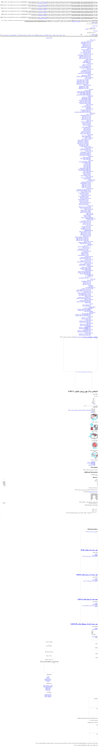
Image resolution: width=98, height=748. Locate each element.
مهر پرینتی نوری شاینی (86, 64)
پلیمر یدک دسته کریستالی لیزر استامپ (83, 298)
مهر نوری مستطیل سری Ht (83, 199)
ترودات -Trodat (92, 113)
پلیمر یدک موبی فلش (87, 235)
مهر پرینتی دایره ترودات (86, 118)
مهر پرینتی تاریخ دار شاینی (88, 53)
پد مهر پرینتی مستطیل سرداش (82, 249)
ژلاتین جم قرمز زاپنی (89, 332)
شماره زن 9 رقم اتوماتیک (83, 87)
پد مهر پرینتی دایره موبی (86, 227)
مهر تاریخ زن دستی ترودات (86, 151)
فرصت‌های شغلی (48, 678)
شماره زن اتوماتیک (87, 85)
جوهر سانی (91, 286)
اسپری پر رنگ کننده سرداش (83, 255)
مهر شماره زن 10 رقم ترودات (82, 142)
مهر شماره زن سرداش (88, 262)
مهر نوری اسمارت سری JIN (85, 202)
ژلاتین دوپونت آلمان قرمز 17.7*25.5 (84, 330)
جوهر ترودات (90, 156)
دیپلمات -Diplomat (92, 179)
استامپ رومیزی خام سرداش (85, 268)
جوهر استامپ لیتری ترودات (85, 158)
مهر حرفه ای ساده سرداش (86, 257)
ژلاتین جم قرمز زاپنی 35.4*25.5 (85, 334)
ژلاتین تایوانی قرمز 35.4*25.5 (85, 325)
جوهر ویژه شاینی (87, 90)
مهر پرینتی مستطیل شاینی (86, 41)
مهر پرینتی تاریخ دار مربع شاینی (85, 55)
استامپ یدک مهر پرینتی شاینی (85, 103)
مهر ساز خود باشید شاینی (86, 75)
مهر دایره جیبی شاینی (87, 51)
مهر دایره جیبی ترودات (86, 123)
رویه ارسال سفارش (48, 695)
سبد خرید (95, 30)
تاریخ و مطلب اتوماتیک (86, 62)
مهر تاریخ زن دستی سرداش (85, 260)
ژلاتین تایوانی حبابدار (89, 319)
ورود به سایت (92, 27)
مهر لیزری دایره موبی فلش (86, 233)
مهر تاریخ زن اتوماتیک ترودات (85, 152)
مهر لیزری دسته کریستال (88, 291)
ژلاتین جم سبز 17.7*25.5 (86, 317)
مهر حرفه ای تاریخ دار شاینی (85, 109)
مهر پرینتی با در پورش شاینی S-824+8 (87, 574)
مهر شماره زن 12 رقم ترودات (82, 143)
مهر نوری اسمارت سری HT (85, 198)
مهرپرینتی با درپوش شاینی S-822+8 (88, 599)
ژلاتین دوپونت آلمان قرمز (88, 329)
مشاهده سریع (95, 555)
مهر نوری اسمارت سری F (86, 194)
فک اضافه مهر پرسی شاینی (85, 72)
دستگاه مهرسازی (92, 306)
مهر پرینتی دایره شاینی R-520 (89, 550)
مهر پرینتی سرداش (87, 245)
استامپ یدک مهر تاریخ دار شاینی (85, 100)
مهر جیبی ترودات (90, 120)
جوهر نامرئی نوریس (87, 165)
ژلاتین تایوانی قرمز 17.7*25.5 (85, 324)
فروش (48, 677)
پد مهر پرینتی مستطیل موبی (85, 228)
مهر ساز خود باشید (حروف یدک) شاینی (83, 76)
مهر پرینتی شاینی (90, 40)
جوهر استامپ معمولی (86, 157)
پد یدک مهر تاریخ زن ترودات (85, 132)
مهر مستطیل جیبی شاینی (86, 49)
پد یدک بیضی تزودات (87, 129)
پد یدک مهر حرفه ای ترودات (85, 133)
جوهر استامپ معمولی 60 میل (85, 93)
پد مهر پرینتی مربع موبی (86, 229)
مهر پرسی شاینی (90, 68)
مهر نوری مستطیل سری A (83, 192)
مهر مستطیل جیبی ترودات (86, 121)
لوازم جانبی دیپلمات (89, 214)
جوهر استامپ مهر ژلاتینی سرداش (84, 271)
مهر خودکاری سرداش (89, 274)
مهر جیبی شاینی (90, 48)
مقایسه (96, 554)
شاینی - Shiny (92, 39)
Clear (94, 403)
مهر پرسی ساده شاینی (86, 69)
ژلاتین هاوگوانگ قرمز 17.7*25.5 (85, 327)
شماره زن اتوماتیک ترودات (86, 146)
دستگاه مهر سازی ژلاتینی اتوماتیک (84, 310)
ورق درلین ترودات (87, 178)
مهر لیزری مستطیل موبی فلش (85, 231)
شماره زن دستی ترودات (86, 138)
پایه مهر (91, 303)
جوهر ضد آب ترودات (87, 159)
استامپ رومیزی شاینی (86, 96)
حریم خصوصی (48, 688)
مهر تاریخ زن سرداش (89, 259)
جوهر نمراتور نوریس (87, 164)
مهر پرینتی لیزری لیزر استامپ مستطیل (83, 290)
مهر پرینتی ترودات (89, 114)
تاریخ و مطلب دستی (87, 61)
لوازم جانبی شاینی (89, 104)
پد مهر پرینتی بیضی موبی (86, 226)
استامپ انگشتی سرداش (86, 269)
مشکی (93, 402)
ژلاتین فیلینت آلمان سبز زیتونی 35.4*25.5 (83, 315)
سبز (93, 400)
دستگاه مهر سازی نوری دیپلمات (87, 217)
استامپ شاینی (90, 95)
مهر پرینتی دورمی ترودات (86, 119)
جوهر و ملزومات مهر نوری (86, 67)
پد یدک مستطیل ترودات (86, 127)
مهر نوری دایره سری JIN (83, 203)
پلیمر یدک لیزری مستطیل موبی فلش (81, 236)
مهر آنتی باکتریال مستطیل (86, 47)
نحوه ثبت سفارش (48, 694)
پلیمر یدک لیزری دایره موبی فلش (82, 239)
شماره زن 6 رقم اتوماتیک (83, 86)
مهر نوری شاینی (90, 63)
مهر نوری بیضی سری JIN (83, 204)
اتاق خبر (47, 676)
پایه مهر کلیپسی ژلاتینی (86, 304)
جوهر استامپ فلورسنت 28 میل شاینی (83, 94)
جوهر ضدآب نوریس (87, 166)
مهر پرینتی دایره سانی (87, 283)
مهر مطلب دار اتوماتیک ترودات (85, 155)
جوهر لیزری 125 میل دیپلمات (85, 212)
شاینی (92, 411)
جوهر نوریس (90, 160)
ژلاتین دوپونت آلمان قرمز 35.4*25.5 (84, 331)
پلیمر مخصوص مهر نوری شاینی (85, 66)
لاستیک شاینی (88, 107)
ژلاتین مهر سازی (92, 312)
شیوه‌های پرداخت (48, 696)
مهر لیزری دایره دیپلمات (86, 186)
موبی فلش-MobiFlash (89, 230)
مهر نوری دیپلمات (89, 180)
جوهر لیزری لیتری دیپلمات (86, 211)
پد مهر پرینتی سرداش (87, 247)
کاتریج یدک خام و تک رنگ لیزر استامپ (84, 301)
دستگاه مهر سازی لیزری (88, 311)
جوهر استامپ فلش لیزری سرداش (84, 272)
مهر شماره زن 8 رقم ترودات (83, 141)
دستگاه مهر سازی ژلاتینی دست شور (84, 309)
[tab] (47, 461)
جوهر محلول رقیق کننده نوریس (85, 170)
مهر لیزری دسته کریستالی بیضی (85, 295)
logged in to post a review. (90, 491)
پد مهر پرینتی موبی (89, 225)
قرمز (93, 401)
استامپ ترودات (90, 134)
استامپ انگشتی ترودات (86, 136)
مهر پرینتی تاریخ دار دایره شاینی (85, 57)
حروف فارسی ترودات (86, 172)
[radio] (92, 631)
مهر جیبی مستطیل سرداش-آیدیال (84, 242)
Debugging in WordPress (42, 2)
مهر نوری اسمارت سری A (86, 191)
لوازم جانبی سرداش (87, 250)
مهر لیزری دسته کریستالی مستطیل (84, 292)
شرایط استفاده (48, 687)
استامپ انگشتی (88, 302)
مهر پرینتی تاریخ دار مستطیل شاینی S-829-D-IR (84, 624)
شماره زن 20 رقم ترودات (83, 145)
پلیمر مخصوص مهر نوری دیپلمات (84, 206)
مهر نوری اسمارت (89, 188)
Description (93, 461)
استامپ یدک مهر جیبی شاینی (85, 101)
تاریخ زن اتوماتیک (87, 60)
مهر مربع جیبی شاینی (87, 50)
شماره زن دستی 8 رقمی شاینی (82, 80)
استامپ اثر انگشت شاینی (86, 99)
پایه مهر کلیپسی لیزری (86, 305)
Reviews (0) (93, 463)
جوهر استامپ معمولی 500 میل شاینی (84, 92)
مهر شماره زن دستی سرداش (85, 263)
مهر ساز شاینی (90, 74)
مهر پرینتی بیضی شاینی (86, 46)
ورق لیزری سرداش (84, 254)
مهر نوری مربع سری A (84, 193)
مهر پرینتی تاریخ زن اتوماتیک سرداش (84, 261)
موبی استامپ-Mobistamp (90, 218)
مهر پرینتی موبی (90, 219)
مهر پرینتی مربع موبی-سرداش (85, 221)
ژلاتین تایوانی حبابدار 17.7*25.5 (85, 320)
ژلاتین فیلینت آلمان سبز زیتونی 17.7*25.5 (83, 314)
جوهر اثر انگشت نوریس (86, 162)
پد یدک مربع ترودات (87, 128)
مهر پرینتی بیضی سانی (86, 284)
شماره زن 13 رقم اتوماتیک (83, 88)
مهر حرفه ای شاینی (89, 108)
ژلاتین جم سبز (90, 316)
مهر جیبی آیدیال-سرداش (88, 241)
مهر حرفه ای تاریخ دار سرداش (85, 258)
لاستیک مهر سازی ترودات (86, 177)
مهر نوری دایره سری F (84, 197)
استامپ (92, 412)
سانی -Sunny (92, 278)
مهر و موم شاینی (87, 105)
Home (96, 336)
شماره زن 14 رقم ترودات (83, 144)
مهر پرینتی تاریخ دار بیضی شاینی (85, 58)
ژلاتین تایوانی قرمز (89, 323)
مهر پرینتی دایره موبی (87, 222)
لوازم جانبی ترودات (89, 176)
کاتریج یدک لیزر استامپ (88, 299)
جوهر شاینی (91, 89)
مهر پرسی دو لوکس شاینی (86, 71)
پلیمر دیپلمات (90, 205)
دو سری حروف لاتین (87, 174)
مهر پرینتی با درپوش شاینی (86, 43)
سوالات (47, 681)
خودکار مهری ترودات (87, 124)
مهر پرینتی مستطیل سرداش (83, 246)
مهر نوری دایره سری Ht (84, 200)
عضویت (86, 28)
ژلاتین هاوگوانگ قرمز (89, 326)
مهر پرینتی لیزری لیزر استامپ (87, 288)
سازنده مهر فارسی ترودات (86, 175)
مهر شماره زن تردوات (89, 137)
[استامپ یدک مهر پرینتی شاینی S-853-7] (81, 371)
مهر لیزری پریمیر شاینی (86, 65)
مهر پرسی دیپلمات (89, 213)
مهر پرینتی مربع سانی (87, 282)
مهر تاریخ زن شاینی (89, 59)
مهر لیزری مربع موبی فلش (86, 232)
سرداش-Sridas (90, 244)
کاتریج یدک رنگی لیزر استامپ (85, 300)
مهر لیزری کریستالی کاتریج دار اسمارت (83, 190)
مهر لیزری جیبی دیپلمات (86, 187)
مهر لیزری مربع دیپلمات (86, 184)
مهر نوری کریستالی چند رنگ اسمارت (84, 189)
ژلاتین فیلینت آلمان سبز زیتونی (87, 313)
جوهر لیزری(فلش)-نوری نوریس (85, 161)
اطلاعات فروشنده (91, 464)
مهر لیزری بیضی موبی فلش (85, 234)
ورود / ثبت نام (95, 25)
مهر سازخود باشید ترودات (88, 171)
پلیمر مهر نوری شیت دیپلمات (85, 207)
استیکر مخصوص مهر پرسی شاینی (84, 73)
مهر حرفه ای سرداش (89, 256)
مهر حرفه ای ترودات (89, 147)
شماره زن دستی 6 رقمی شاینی (82, 79)
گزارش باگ (48, 689)
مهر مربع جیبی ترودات (86, 122)
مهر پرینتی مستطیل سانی (86, 281)
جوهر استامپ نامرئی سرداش (85, 273)
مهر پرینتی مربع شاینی (86, 44)
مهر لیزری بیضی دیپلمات (86, 185)
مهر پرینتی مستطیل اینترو (83, 277)
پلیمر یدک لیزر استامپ (89, 296)
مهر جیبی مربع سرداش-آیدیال (85, 243)
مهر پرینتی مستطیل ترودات (85, 115)
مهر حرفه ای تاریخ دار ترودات (85, 149)
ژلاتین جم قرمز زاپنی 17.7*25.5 (85, 333)
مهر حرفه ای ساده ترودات (86, 148)
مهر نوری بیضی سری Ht (83, 201)
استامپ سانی (90, 285)
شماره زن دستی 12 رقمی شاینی (82, 82)
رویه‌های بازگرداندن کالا (47, 686)
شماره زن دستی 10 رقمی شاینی (82, 81)
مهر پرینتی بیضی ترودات (86, 117)
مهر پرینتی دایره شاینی (86, 45)
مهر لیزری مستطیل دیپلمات (85, 183)
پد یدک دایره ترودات (87, 130)
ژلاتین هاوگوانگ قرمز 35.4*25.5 (85, 328)
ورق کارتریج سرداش (84, 253)
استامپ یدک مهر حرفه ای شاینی (84, 102)
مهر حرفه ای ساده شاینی (86, 110)
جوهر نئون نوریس (87, 163)
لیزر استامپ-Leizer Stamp (90, 287)
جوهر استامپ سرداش (89, 270)
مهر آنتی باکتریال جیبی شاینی (85, 52)
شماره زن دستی (88, 78)
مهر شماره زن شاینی (89, 77)
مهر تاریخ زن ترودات (89, 150)
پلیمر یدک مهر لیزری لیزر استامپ (84, 297)
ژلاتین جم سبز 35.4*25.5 (86, 318)
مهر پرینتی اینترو (88, 276)
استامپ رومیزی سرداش (86, 267)
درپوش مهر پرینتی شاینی (86, 106)
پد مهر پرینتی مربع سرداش (83, 248)
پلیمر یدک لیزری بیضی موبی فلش (82, 240)
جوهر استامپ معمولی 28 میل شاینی (84, 91)
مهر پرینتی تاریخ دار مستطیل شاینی (84, 54)
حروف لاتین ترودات (87, 173)
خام (93, 399)
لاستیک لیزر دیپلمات (87, 215)
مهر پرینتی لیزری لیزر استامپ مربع (84, 289)
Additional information (91, 462)
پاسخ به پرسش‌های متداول (48, 685)
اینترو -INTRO (90, 275)
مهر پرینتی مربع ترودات (86, 116)
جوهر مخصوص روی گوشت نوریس (84, 169)
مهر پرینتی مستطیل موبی (86, 220)
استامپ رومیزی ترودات (86, 135)
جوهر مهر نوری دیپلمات (88, 208)
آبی (93, 398)
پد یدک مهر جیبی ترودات (86, 131)
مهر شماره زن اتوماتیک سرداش (85, 264)
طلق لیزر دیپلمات (87, 216)
